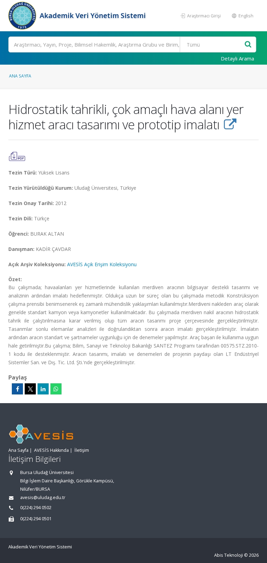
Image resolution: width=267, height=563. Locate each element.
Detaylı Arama (237, 58)
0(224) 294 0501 (35, 519)
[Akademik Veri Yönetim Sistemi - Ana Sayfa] (23, 15)
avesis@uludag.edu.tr (42, 497)
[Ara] (248, 44)
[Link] (230, 124)
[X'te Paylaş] (30, 388)
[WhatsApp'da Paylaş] (56, 388)
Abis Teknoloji (228, 555)
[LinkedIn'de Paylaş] (43, 388)
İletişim (81, 450)
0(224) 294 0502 (35, 508)
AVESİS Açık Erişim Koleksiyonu (102, 264)
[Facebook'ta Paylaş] (17, 388)
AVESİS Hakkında (51, 450)
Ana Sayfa (20, 76)
